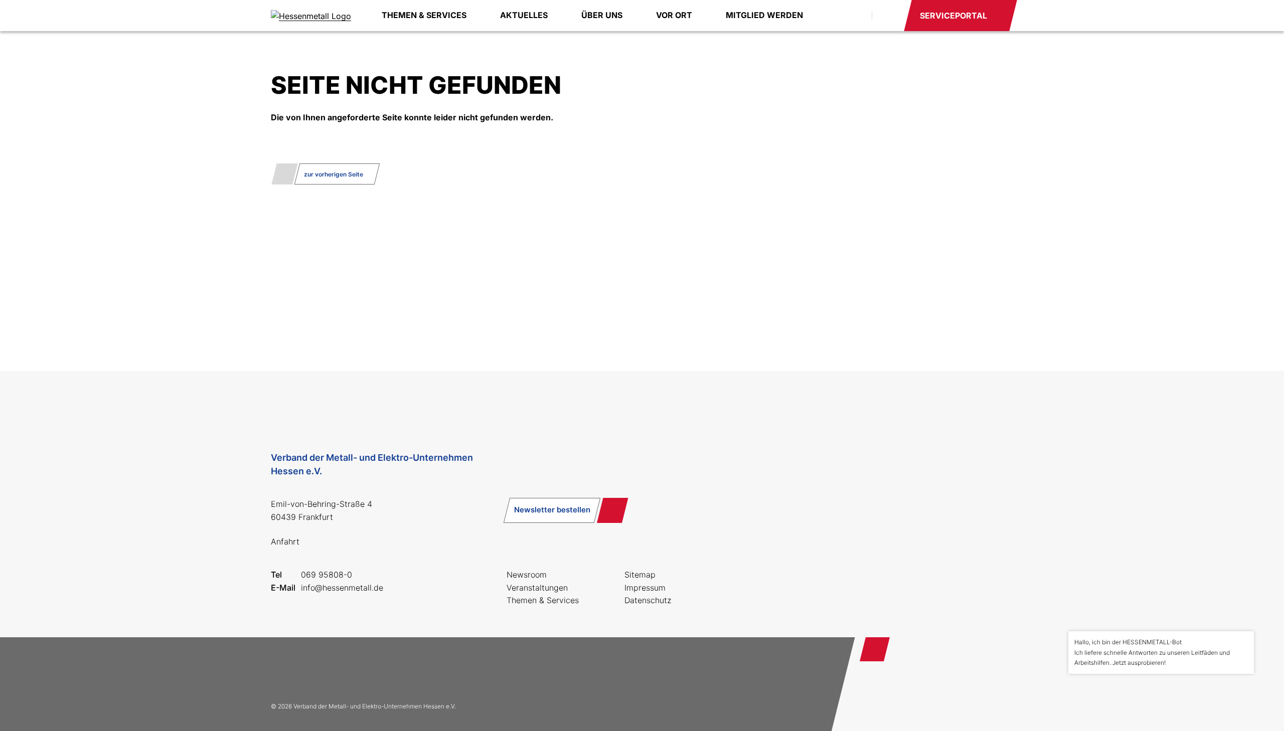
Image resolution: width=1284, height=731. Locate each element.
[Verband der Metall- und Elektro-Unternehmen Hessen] (311, 15)
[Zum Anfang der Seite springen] (875, 649)
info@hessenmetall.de (342, 588)
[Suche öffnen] (852, 15)
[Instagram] (315, 669)
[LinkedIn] (347, 669)
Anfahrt (285, 541)
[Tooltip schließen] (1243, 642)
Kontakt (887, 15)
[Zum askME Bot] (1239, 696)
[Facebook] (283, 669)
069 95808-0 (326, 575)
